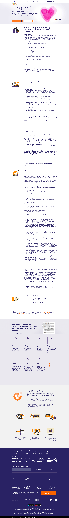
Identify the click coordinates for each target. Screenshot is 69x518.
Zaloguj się (54, 1)
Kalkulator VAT (26, 485)
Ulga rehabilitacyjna (38, 484)
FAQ (36, 479)
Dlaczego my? (38, 476)
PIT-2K (49, 366)
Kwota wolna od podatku (51, 486)
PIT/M (49, 365)
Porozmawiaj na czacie (22, 470)
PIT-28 (34, 1)
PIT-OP (38, 363)
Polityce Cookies (33, 517)
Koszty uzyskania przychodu (51, 487)
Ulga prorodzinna (38, 483)
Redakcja (49, 478)
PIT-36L (26, 363)
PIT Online (25, 479)
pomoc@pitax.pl (52, 470)
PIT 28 (16, 313)
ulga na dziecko (22, 313)
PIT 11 (55, 312)
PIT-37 (31, 1)
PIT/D (49, 359)
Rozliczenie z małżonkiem (51, 484)
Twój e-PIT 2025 (26, 476)
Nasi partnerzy (50, 475)
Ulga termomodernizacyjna (39, 485)
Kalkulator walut (26, 487)
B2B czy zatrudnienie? (15, 485)
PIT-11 (37, 1)
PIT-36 (26, 343)
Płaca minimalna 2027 (15, 484)
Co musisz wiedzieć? (38, 478)
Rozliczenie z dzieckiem (51, 485)
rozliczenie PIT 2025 (46, 312)
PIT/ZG (49, 363)
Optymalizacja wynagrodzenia (16, 488)
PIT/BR (49, 362)
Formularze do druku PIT (51, 488)
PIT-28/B (49, 367)
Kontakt (49, 479)
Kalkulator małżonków (27, 484)
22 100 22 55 (39, 470)
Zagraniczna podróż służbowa (16, 487)
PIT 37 (13, 313)
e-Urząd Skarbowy (26, 475)
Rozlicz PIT (49, 1)
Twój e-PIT (40, 1)
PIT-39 (14, 363)
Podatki (23, 1)
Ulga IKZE (37, 487)
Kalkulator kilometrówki (27, 488)
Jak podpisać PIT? (38, 477)
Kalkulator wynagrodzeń (27, 483)
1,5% (44, 1)
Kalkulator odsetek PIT (27, 486)
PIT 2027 (27, 1)
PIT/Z (49, 364)
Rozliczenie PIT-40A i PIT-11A (28, 478)
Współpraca (49, 476)
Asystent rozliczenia (38, 475)
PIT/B (49, 358)
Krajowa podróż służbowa (15, 486)
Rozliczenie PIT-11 (26, 477)
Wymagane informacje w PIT (51, 483)
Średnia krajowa (14, 483)
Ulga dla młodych (38, 488)
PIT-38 (38, 343)
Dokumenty (49, 477)
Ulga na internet (38, 486)
